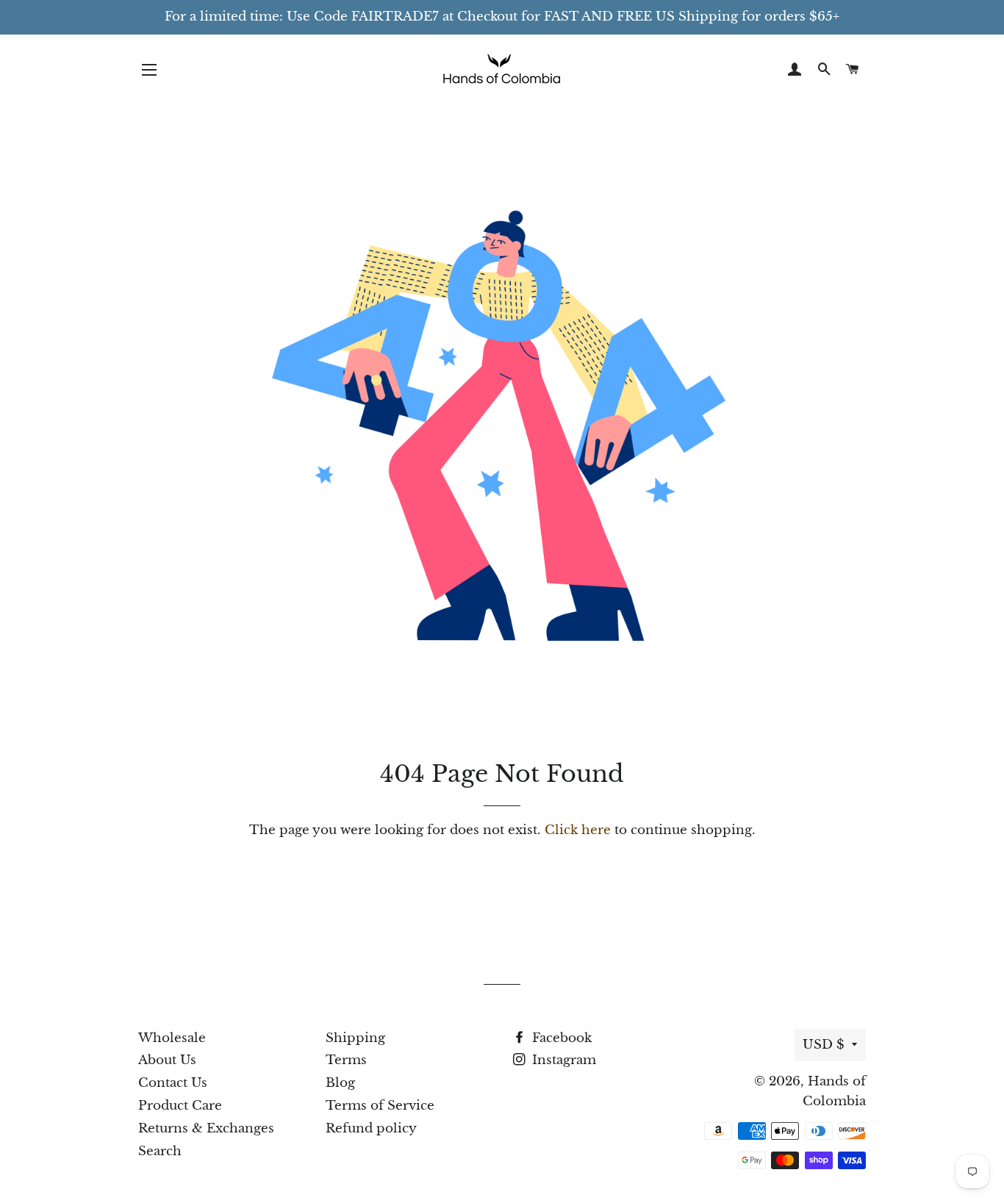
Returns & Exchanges (206, 1128)
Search (160, 1151)
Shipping (355, 1038)
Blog (340, 1083)
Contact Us (172, 1083)
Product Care (180, 1105)
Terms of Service (380, 1105)
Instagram (562, 1060)
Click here (578, 830)
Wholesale (172, 1038)
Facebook (560, 1038)
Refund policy (371, 1128)
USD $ (824, 1044)
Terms (346, 1060)
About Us (167, 1060)
